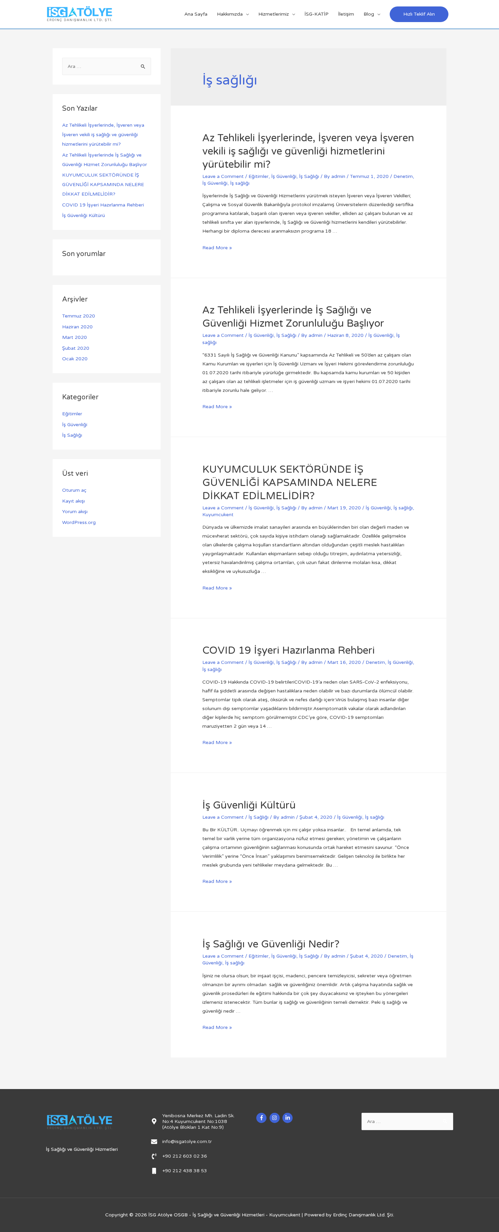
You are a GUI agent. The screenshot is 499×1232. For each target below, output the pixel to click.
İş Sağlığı (72, 435)
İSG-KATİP (316, 14)
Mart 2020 (74, 337)
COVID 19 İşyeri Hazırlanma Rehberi (103, 205)
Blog (369, 14)
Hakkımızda (230, 14)
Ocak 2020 (75, 359)
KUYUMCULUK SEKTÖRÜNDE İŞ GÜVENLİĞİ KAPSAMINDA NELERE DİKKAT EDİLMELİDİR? (103, 184)
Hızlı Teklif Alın (419, 14)
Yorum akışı (75, 511)
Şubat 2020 (75, 348)
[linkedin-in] (288, 1118)
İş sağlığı (240, 183)
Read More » (217, 248)
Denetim (403, 176)
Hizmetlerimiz (273, 14)
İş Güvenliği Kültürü (83, 215)
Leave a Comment (223, 176)
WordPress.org (79, 522)
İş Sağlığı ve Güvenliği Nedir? (270, 944)
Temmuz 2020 (78, 316)
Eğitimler (72, 414)
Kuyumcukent (218, 515)
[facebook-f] (262, 1118)
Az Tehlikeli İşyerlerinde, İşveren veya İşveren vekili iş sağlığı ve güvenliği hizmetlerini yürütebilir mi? (103, 134)
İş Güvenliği (74, 425)
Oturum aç (74, 490)
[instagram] (275, 1118)
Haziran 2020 (77, 327)
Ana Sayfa (195, 14)
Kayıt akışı (73, 501)
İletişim (346, 14)
